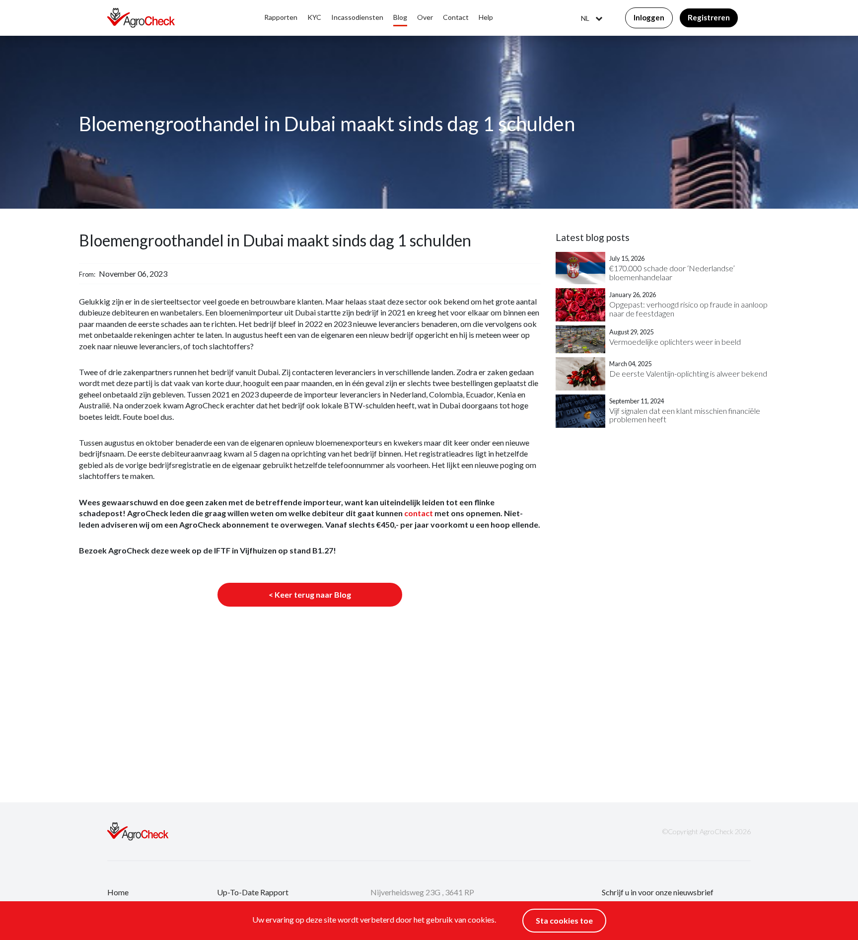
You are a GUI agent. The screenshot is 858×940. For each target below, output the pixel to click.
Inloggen (649, 17)
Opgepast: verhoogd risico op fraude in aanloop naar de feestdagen (688, 308)
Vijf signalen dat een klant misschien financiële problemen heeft (684, 415)
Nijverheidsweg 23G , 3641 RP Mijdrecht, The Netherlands (422, 898)
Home (118, 892)
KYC (314, 17)
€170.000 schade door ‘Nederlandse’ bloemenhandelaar (672, 272)
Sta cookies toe (564, 920)
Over (425, 17)
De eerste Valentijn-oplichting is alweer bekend (688, 373)
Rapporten (280, 17)
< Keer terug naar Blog (310, 594)
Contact (456, 17)
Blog (400, 17)
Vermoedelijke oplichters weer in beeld (675, 341)
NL (585, 18)
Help (486, 17)
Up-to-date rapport (252, 892)
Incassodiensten (357, 17)
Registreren (709, 17)
